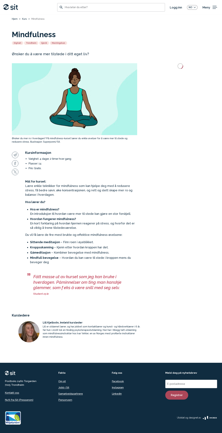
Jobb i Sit (63, 387)
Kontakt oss (12, 392)
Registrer (177, 395)
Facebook (118, 381)
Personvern (65, 399)
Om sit (62, 381)
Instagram (118, 387)
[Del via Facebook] (15, 163)
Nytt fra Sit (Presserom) (19, 399)
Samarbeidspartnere (70, 393)
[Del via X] (15, 172)
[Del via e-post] (15, 155)
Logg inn (176, 7)
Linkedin (117, 393)
